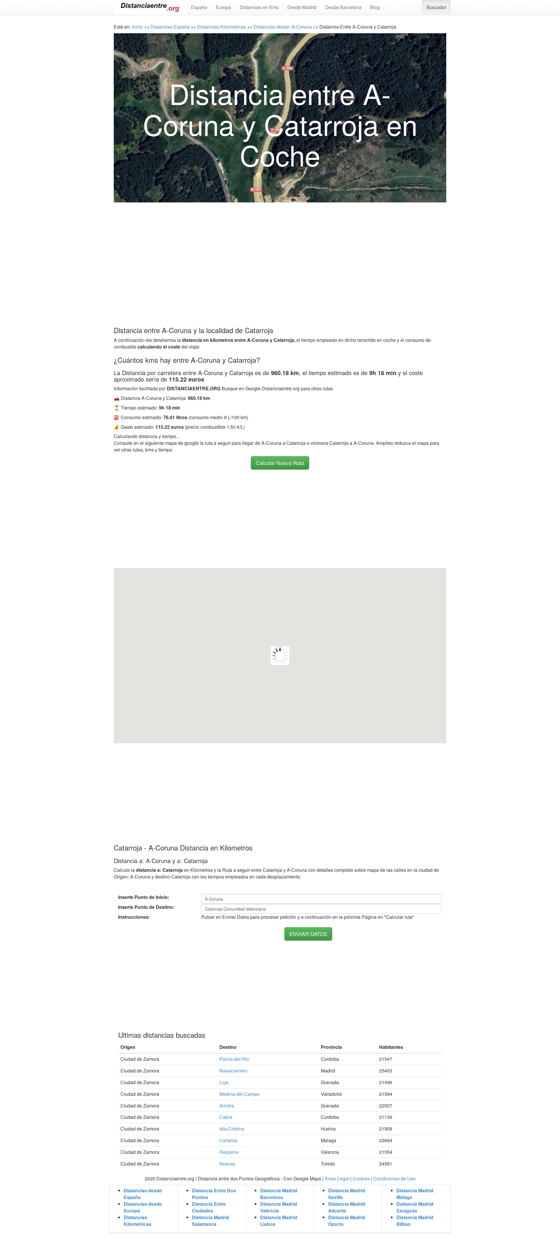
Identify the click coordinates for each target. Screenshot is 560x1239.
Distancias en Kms (259, 7)
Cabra (225, 1117)
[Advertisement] (280, 253)
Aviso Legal (337, 1178)
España (199, 7)
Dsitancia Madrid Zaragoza (414, 1207)
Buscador (436, 7)
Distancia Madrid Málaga (414, 1193)
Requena (229, 1152)
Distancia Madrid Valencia (278, 1207)
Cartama (228, 1140)
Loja (223, 1082)
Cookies (361, 1178)
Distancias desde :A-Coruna (282, 26)
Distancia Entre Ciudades (209, 1207)
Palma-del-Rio (234, 1059)
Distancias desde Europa (143, 1207)
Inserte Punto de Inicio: (143, 897)
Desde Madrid (301, 7)
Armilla (226, 1105)
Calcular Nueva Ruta (280, 462)
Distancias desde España (143, 1193)
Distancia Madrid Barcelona (278, 1193)
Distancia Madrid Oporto (346, 1220)
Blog (375, 7)
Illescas (227, 1163)
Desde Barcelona (343, 7)
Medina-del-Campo (239, 1094)
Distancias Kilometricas (222, 26)
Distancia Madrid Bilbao (414, 1220)
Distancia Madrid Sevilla (346, 1193)
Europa (223, 7)
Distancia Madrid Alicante (346, 1207)
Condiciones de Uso (394, 1178)
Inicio (137, 26)
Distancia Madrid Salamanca (210, 1220)
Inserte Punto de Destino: (146, 907)
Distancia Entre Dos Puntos (214, 1193)
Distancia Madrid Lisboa (278, 1220)
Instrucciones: (134, 917)
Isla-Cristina (231, 1128)
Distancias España (170, 26)
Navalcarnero (233, 1070)
